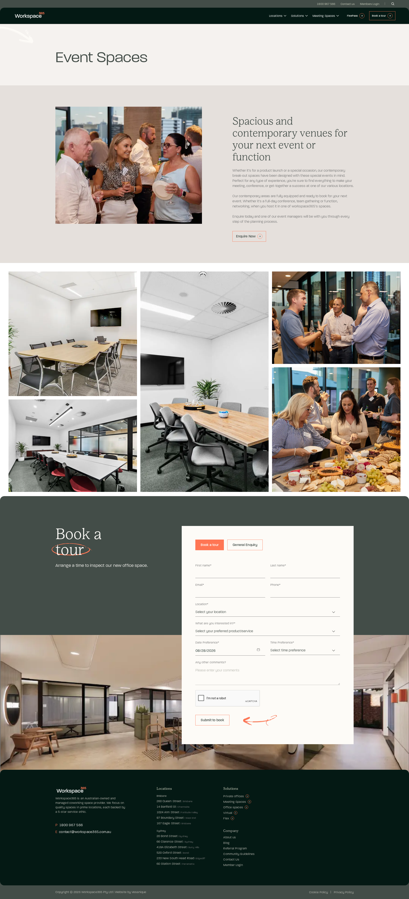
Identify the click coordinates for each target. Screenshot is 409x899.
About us (229, 837)
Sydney (161, 830)
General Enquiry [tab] (245, 545)
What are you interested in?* (215, 623)
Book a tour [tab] (210, 545)
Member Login (233, 865)
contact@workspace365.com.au (83, 832)
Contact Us (231, 859)
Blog (226, 843)
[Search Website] (392, 3)
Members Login (369, 4)
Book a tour (379, 15)
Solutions (297, 16)
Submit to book (212, 720)
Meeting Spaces (324, 16)
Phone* (275, 585)
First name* (203, 565)
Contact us (348, 4)
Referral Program (235, 848)
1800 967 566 (326, 4)
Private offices (233, 796)
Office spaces (233, 807)
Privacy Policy (344, 892)
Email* (199, 585)
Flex (226, 818)
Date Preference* (207, 642)
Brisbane (162, 795)
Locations (275, 16)
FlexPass (352, 15)
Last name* (278, 565)
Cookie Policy (318, 892)
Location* (201, 604)
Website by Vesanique (130, 892)
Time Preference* (282, 642)
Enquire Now (246, 236)
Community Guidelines (239, 854)
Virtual (227, 813)
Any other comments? (210, 662)
